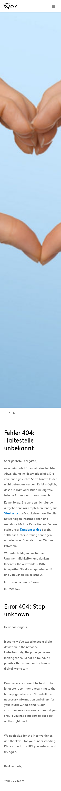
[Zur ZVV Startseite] (10, 6)
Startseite (11, 513)
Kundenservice (30, 530)
